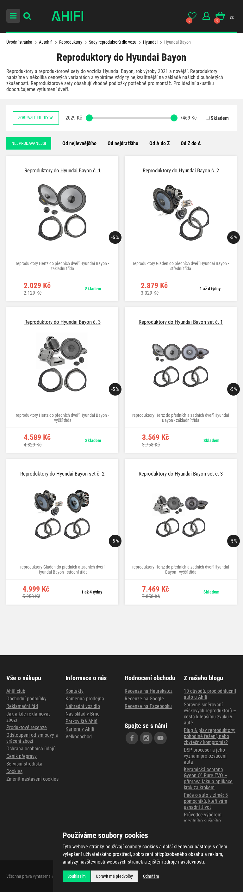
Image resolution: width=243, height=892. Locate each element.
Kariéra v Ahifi (79, 729)
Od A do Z (159, 143)
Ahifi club (15, 691)
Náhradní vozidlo (82, 706)
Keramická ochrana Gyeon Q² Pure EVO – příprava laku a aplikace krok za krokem (208, 778)
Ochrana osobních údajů (31, 749)
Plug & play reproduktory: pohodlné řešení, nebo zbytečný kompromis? (209, 736)
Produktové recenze (26, 727)
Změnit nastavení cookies (32, 779)
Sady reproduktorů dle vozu (112, 42)
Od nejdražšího (123, 143)
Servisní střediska (24, 764)
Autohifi (46, 42)
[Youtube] (160, 738)
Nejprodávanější (28, 143)
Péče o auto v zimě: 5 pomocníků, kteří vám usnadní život (206, 801)
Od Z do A (191, 143)
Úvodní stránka (19, 42)
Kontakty (74, 691)
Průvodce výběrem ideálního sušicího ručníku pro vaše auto (206, 821)
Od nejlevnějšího (79, 143)
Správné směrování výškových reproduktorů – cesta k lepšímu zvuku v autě (210, 714)
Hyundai (150, 42)
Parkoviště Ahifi (81, 721)
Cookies (14, 771)
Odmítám (151, 876)
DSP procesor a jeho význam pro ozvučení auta (205, 756)
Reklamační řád (22, 706)
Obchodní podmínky (26, 699)
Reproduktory (70, 42)
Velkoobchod (78, 737)
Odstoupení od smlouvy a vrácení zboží (32, 738)
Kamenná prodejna (84, 699)
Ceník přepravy (21, 756)
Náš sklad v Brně (82, 714)
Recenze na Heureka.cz (148, 691)
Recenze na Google (144, 699)
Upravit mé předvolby (114, 876)
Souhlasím (76, 876)
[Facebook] (132, 738)
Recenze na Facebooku (148, 706)
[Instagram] (146, 738)
